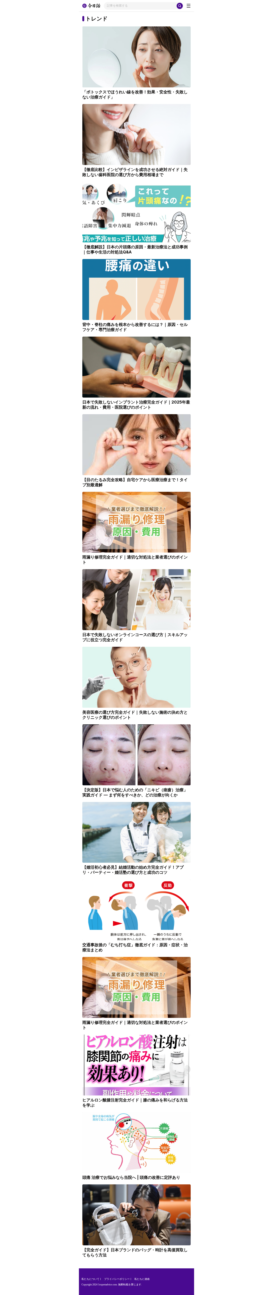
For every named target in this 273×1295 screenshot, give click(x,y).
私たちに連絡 (142, 1279)
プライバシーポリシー (117, 1279)
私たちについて (90, 1279)
